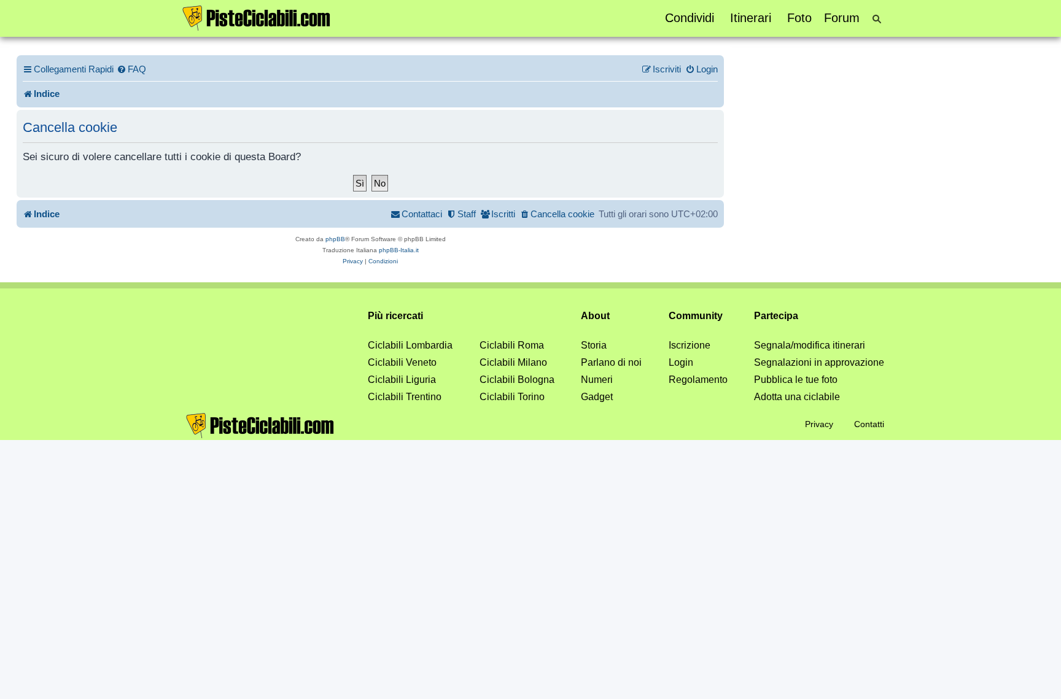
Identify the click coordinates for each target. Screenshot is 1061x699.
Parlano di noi (611, 362)
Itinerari (750, 18)
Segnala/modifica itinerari (809, 345)
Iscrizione (689, 345)
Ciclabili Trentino (404, 397)
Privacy (819, 424)
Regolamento (698, 379)
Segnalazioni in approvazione (819, 362)
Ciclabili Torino (512, 397)
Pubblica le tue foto (796, 379)
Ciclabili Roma (512, 345)
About (595, 316)
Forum (842, 18)
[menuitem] (131, 69)
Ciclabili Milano (513, 362)
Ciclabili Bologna (517, 379)
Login (681, 362)
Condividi (689, 18)
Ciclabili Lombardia (410, 345)
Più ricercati (395, 316)
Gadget (597, 397)
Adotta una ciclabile (797, 397)
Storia (594, 345)
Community (696, 316)
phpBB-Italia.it (399, 250)
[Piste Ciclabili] (256, 17)
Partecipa (776, 316)
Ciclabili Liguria (402, 379)
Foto (799, 18)
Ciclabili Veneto (402, 362)
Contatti (869, 424)
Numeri (597, 379)
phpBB (335, 239)
